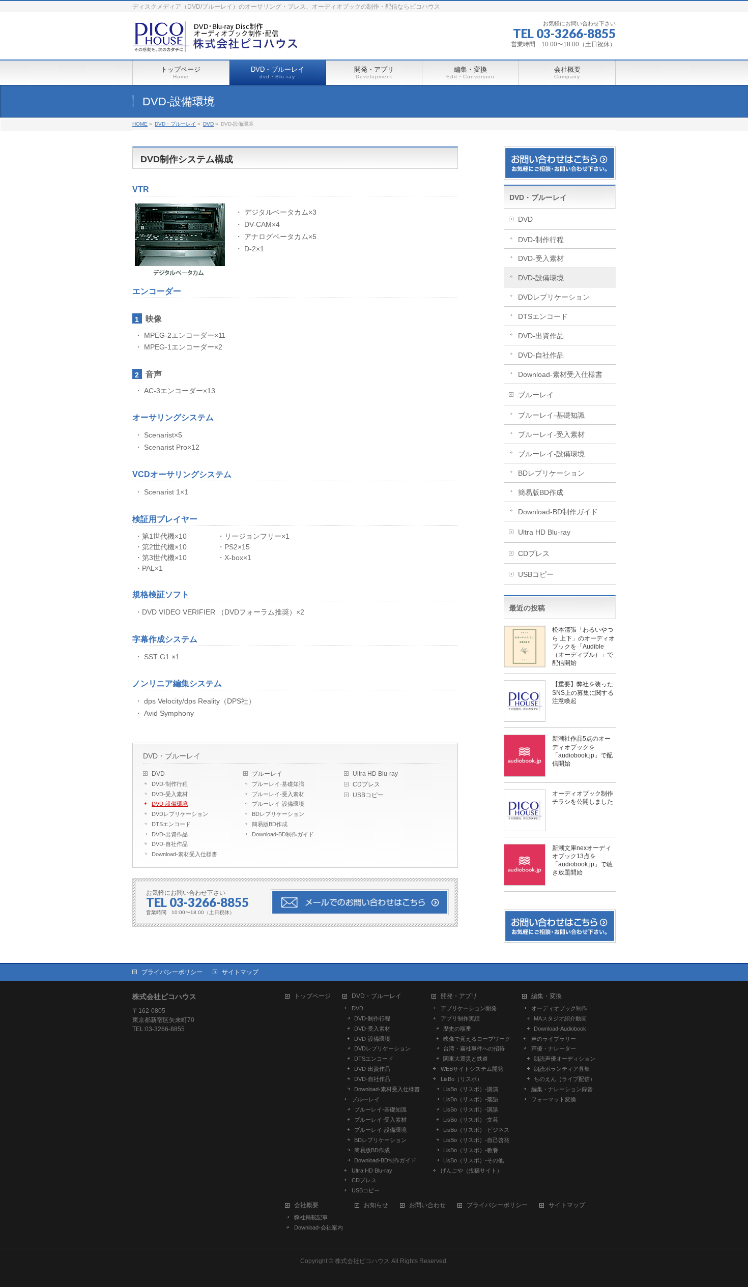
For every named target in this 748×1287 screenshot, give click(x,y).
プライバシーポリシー (172, 972)
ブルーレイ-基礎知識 (278, 784)
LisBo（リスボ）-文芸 (470, 1120)
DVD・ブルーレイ (171, 756)
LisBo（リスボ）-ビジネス (476, 1130)
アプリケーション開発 (469, 1008)
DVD (158, 773)
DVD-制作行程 (170, 784)
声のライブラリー (553, 1039)
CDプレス (366, 784)
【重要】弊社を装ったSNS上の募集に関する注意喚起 (583, 692)
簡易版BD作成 (269, 824)
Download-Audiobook (560, 1029)
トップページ (312, 996)
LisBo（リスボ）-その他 (473, 1160)
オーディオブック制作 (559, 1008)
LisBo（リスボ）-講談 (470, 1109)
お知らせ (376, 1205)
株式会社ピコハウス (362, 1261)
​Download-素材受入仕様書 (184, 854)
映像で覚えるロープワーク (476, 1039)
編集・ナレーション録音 (562, 1089)
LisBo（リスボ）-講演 (470, 1089)
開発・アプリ (459, 996)
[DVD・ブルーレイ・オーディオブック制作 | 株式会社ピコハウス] (216, 40)
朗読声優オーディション (564, 1059)
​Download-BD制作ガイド (283, 834)
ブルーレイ (267, 773)
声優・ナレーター (553, 1048)
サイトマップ (240, 972)
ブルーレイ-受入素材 (278, 794)
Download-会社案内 (318, 1227)
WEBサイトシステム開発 (472, 1069)
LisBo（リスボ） (461, 1079)
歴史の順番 (457, 1029)
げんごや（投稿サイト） (471, 1170)
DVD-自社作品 (170, 844)
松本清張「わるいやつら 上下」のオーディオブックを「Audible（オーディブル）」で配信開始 (583, 646)
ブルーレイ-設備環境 (278, 804)
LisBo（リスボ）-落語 (470, 1099)
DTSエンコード (171, 824)
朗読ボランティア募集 (562, 1069)
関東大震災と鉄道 (465, 1059)
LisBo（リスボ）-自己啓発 (476, 1140)
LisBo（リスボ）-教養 (470, 1150)
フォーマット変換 (553, 1099)
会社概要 (306, 1205)
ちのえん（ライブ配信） (564, 1079)
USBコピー (368, 795)
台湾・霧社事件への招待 (474, 1048)
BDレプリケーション (278, 814)
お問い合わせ (427, 1205)
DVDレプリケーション (180, 814)
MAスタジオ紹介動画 (560, 1018)
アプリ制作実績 (460, 1018)
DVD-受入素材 (170, 794)
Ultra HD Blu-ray (375, 773)
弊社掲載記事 (311, 1217)
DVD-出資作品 (170, 834)
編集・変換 (546, 996)
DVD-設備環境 (170, 804)
